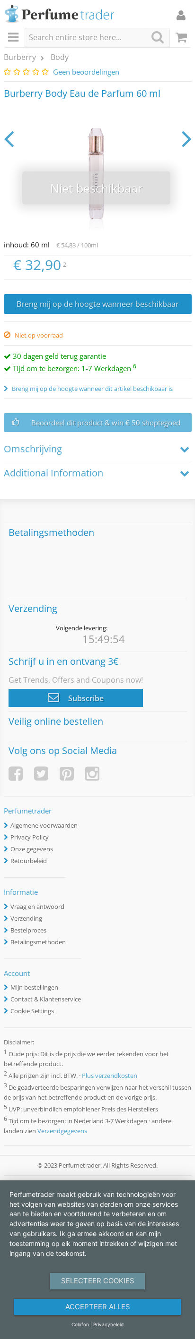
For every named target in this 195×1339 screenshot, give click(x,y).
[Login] (181, 15)
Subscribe (85, 698)
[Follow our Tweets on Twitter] (41, 773)
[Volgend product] (187, 138)
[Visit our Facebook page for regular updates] (16, 773)
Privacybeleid (108, 1324)
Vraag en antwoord (37, 906)
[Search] (157, 37)
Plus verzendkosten (109, 1075)
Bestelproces (28, 930)
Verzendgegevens (62, 1131)
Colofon (80, 1324)
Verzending (26, 918)
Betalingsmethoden (38, 942)
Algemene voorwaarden (44, 825)
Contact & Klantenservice (45, 999)
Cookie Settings (32, 1011)
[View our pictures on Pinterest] (67, 773)
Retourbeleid (28, 860)
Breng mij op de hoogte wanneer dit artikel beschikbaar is (91, 388)
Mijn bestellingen (34, 987)
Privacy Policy (29, 837)
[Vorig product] (9, 138)
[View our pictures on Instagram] (92, 773)
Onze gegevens (31, 849)
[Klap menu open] (15, 38)
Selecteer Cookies (97, 1280)
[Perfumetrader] (59, 14)
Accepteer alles (97, 1306)
